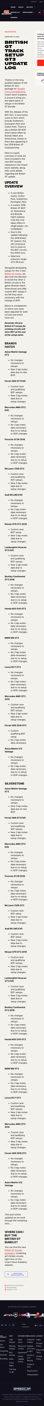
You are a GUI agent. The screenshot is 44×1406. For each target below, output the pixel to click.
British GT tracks (13, 274)
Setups (29, 7)
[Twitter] (6, 1325)
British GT (10, 1290)
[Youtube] (2, 1325)
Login (41, 1)
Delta (20, 7)
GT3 (15, 1290)
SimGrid (14, 17)
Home (13, 7)
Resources (28, 12)
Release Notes (10, 32)
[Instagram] (10, 1325)
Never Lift (15, 12)
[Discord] (13, 1325)
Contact (34, 1)
